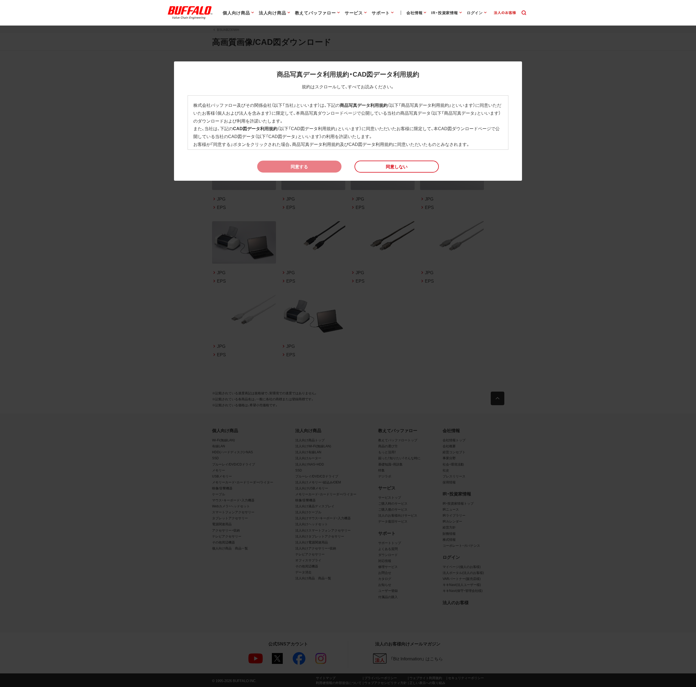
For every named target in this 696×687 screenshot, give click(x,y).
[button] (397, 167)
